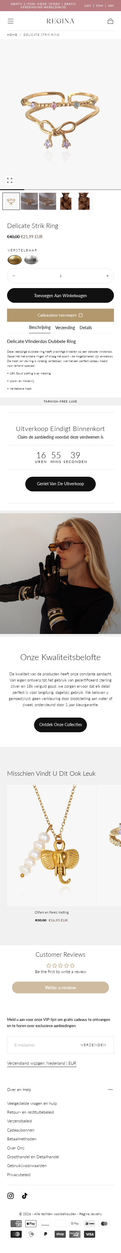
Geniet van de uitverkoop (60, 483)
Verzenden (94, 1045)
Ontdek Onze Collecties (60, 724)
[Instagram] (10, 1195)
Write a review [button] (60, 987)
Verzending (65, 328)
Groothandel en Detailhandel (33, 1156)
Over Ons (15, 1147)
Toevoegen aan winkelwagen (60, 295)
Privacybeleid (19, 1174)
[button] (10, 21)
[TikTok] (24, 1195)
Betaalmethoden (21, 1138)
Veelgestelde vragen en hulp (32, 1103)
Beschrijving (40, 327)
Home (12, 34)
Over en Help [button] (19, 1089)
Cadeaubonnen (20, 1129)
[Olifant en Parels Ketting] (51, 845)
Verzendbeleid (19, 1120)
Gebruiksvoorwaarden (27, 1165)
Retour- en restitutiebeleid (30, 1112)
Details (86, 328)
